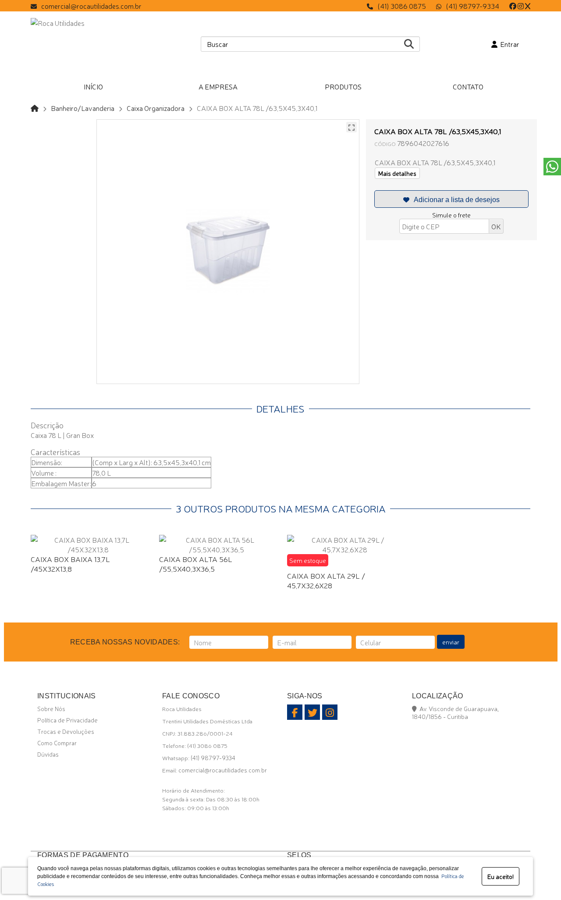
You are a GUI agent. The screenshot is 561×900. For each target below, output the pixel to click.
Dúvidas (48, 754)
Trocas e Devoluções (65, 731)
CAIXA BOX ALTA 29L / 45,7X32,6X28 (326, 580)
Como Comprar (57, 743)
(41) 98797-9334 (472, 6)
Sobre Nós (51, 708)
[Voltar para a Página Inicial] (35, 108)
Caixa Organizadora (156, 108)
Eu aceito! (500, 876)
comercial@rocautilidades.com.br (91, 6)
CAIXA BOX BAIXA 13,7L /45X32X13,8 (70, 563)
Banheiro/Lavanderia (82, 108)
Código (385, 143)
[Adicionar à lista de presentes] (451, 199)
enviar (450, 642)
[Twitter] (527, 6)
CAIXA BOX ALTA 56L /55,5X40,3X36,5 (195, 563)
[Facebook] (512, 6)
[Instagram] (521, 6)
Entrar (508, 44)
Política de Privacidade (67, 720)
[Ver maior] (351, 127)
